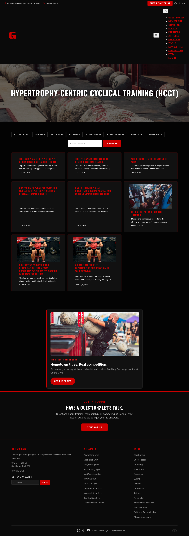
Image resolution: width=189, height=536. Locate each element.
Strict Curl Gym (90, 483)
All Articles (21, 134)
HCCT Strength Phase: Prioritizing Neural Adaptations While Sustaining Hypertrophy (93, 190)
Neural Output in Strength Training (146, 213)
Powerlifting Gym (91, 455)
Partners (138, 483)
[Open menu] (156, 35)
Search (112, 143)
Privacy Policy (140, 507)
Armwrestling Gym (92, 469)
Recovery (74, 134)
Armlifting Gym (90, 479)
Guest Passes (140, 460)
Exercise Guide (115, 134)
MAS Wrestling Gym (92, 474)
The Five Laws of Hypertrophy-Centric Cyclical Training (92, 160)
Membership (139, 455)
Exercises (138, 474)
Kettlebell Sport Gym (93, 488)
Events (137, 479)
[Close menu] (165, 11)
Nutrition (57, 134)
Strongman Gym (91, 460)
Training (40, 134)
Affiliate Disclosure (142, 517)
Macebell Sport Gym (93, 493)
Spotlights (155, 134)
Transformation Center (94, 502)
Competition (93, 134)
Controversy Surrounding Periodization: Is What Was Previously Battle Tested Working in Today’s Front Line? (38, 270)
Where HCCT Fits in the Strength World (149, 160)
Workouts (136, 134)
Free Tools (139, 469)
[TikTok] (179, 3)
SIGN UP (45, 482)
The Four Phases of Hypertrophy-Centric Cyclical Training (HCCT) (37, 160)
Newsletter (139, 498)
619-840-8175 (17, 471)
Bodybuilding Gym (92, 498)
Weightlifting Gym (91, 464)
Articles (137, 493)
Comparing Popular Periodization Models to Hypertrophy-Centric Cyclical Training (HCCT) (38, 190)
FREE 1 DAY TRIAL (160, 3)
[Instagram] (175, 3)
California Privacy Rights (145, 512)
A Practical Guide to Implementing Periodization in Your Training (92, 268)
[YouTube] (183, 3)
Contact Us (94, 427)
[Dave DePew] (174, 530)
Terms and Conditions (144, 502)
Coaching (138, 464)
